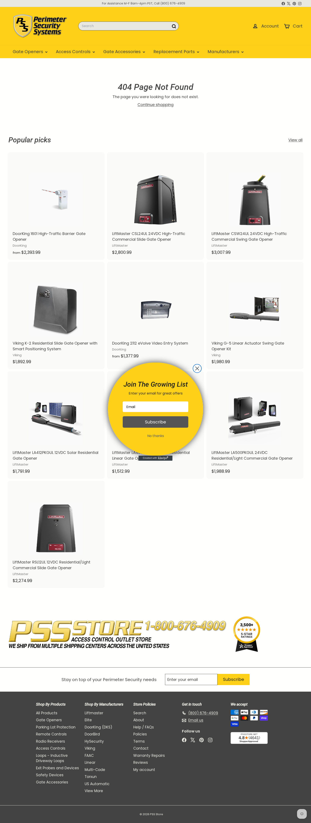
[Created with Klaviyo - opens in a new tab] (155, 458)
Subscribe (155, 422)
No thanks (155, 435)
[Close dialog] (197, 368)
